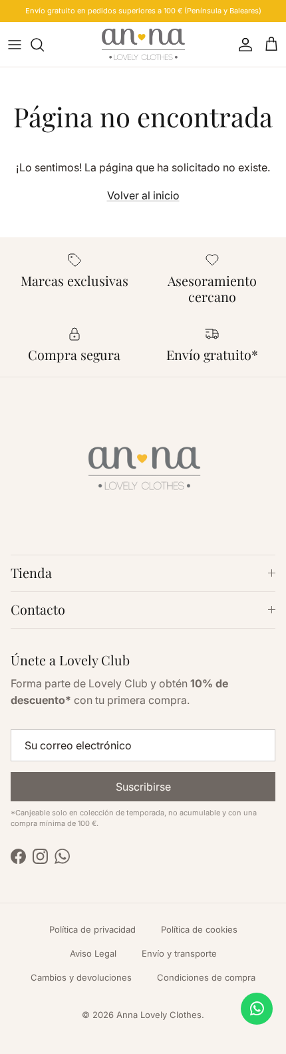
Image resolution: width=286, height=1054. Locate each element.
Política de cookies (199, 929)
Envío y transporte (179, 953)
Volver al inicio (143, 195)
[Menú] (14, 44)
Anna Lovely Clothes (159, 1014)
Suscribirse (143, 786)
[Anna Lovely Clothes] (143, 44)
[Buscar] (44, 44)
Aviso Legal (93, 953)
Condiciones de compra (206, 977)
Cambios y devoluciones (81, 977)
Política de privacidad (92, 929)
